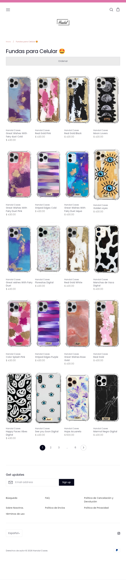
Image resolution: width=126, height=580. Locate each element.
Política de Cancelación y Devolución (98, 499)
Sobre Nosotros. (15, 507)
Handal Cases (40, 550)
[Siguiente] (83, 448)
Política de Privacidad (96, 507)
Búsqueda (11, 498)
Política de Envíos (55, 507)
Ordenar (63, 61)
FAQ (47, 498)
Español (13, 533)
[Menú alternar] (8, 9)
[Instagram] (117, 533)
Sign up (66, 482)
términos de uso (15, 513)
